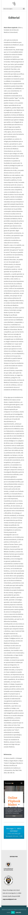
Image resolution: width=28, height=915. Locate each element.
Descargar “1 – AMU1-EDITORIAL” (14, 832)
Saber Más (18, 912)
